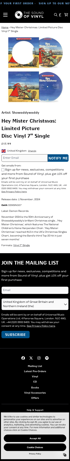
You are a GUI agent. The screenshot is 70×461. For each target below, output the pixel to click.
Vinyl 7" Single (21, 245)
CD (35, 381)
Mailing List (35, 366)
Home (4, 27)
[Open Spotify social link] (47, 358)
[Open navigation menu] (5, 14)
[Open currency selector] (60, 15)
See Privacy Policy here (14, 192)
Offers (35, 397)
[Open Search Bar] (55, 15)
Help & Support (35, 410)
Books (35, 387)
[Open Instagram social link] (39, 358)
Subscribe (15, 334)
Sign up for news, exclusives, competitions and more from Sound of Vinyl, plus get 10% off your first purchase (34, 174)
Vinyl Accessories (35, 392)
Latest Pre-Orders (35, 371)
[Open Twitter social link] (31, 358)
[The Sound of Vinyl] (29, 14)
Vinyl (35, 376)
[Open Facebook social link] (23, 358)
